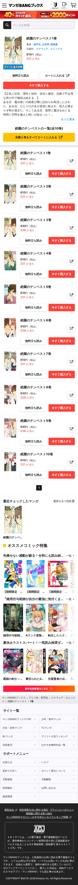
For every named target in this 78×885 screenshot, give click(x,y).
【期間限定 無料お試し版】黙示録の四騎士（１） (58, 592)
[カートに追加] (71, 161)
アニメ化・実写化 (38, 697)
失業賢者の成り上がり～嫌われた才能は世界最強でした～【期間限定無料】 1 (58, 679)
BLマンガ (8, 736)
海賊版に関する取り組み (39, 813)
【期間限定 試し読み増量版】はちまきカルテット (13, 592)
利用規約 (7, 787)
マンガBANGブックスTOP (17, 719)
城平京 (37, 44)
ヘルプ (45, 762)
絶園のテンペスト (13, 537)
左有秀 (45, 44)
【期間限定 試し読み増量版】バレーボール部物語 (35, 592)
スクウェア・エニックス (49, 48)
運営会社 (9, 809)
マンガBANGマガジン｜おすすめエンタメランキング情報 (37, 816)
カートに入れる (55, 75)
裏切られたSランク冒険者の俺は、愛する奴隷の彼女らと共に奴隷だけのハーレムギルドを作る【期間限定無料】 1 (35, 679)
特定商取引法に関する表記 (33, 809)
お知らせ (7, 762)
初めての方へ (10, 770)
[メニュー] (4, 5)
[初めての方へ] (55, 5)
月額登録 (7, 779)
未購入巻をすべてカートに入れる (36, 137)
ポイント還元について (53, 770)
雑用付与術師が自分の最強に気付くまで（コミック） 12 (13, 635)
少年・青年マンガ (51, 719)
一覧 (69, 555)
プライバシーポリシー (62, 809)
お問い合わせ (48, 787)
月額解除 (46, 779)
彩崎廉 (54, 44)
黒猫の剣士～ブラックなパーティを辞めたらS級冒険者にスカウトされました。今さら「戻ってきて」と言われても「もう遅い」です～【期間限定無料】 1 (13, 679)
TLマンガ (46, 727)
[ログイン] (64, 5)
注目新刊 (7, 744)
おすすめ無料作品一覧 (53, 744)
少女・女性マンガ (12, 727)
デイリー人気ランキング (54, 736)
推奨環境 (7, 796)
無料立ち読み (20, 75)
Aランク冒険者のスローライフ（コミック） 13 (35, 635)
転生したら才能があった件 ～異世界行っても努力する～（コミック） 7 (58, 635)
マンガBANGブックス (14, 697)
